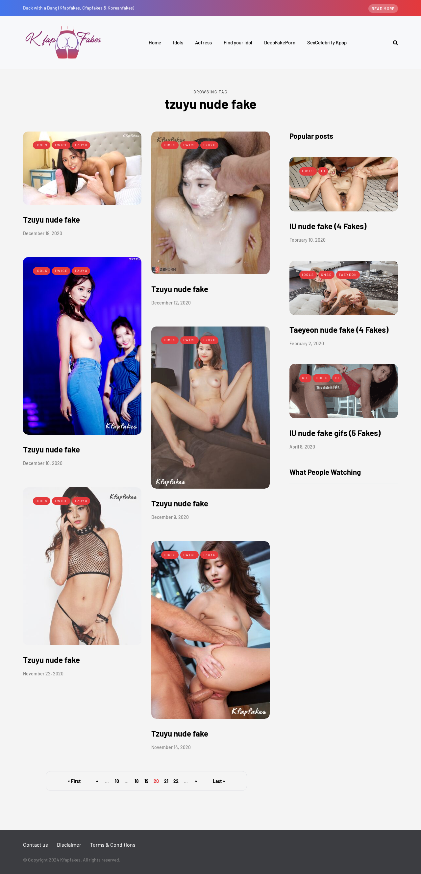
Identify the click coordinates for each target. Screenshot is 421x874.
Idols (178, 42)
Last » (219, 781)
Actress (203, 42)
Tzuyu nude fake (51, 219)
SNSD (326, 275)
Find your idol (238, 42)
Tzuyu (81, 145)
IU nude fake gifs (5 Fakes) (335, 433)
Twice (61, 145)
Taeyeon (348, 275)
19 (146, 781)
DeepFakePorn (279, 42)
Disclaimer (69, 844)
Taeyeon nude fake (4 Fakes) (338, 329)
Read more (383, 8)
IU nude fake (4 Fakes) (327, 226)
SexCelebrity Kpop (327, 42)
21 (166, 781)
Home (155, 42)
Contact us (35, 844)
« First (74, 781)
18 (137, 781)
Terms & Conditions (113, 844)
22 (176, 781)
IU (323, 171)
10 (117, 781)
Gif (305, 378)
